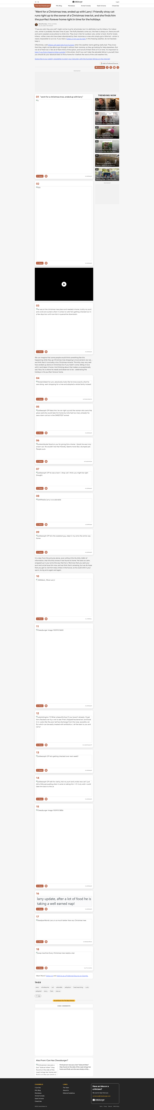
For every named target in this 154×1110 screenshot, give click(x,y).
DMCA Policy (116, 1106)
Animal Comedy (40, 1096)
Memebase (38, 1093)
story (45, 991)
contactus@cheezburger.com (101, 1096)
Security (110, 1106)
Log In (117, 2)
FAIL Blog (38, 1090)
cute (87, 987)
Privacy (105, 1106)
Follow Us (49, 976)
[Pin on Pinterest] (46, 176)
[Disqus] (64, 1034)
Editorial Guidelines (69, 1093)
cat (53, 987)
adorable (59, 987)
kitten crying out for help (76, 39)
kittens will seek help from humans (61, 45)
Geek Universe (39, 1098)
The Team (66, 1087)
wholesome (45, 987)
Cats (51, 991)
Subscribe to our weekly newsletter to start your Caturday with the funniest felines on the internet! (72, 59)
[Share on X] (110, 67)
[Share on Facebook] (107, 67)
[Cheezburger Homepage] (77, 2)
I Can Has (38, 1087)
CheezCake (38, 1101)
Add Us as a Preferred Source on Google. (72, 976)
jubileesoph (89, 176)
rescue (58, 991)
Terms (101, 1106)
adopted (38, 991)
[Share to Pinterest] (114, 67)
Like (39, 996)
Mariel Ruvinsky (43, 24)
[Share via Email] (117, 67)
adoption (68, 987)
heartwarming (78, 987)
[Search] (38, 2)
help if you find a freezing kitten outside (50, 52)
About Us (66, 1090)
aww (37, 987)
